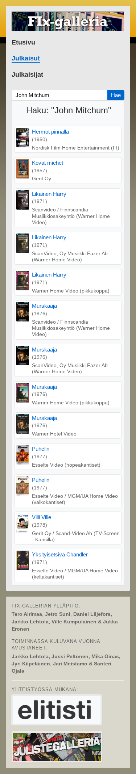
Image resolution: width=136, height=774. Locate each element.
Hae (116, 95)
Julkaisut (26, 58)
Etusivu (23, 42)
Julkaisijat (27, 74)
